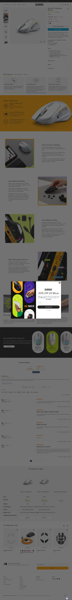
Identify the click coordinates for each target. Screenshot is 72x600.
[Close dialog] (60, 283)
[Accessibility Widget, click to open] (67, 598)
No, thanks (48, 310)
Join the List (48, 307)
